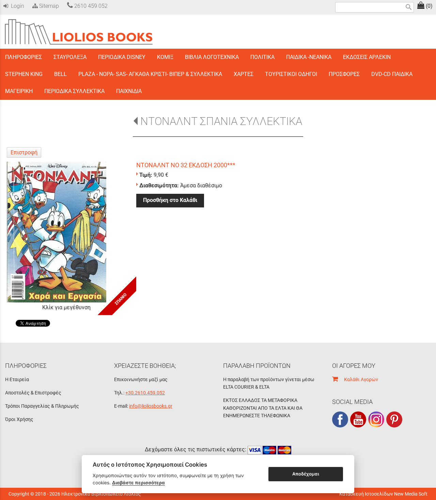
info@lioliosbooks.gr (150, 406)
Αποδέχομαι (305, 473)
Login (16, 6)
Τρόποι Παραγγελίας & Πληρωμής (42, 406)
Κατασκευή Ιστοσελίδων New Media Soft (383, 494)
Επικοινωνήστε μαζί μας (141, 379)
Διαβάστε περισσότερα (138, 482)
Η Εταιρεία (17, 379)
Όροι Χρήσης (19, 419)
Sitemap (48, 6)
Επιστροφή (24, 152)
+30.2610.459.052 (145, 392)
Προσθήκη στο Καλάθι (170, 200)
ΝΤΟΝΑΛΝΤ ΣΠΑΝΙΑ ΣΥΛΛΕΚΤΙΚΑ (221, 121)
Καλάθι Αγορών (358, 379)
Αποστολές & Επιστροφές (33, 392)
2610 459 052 (90, 6)
